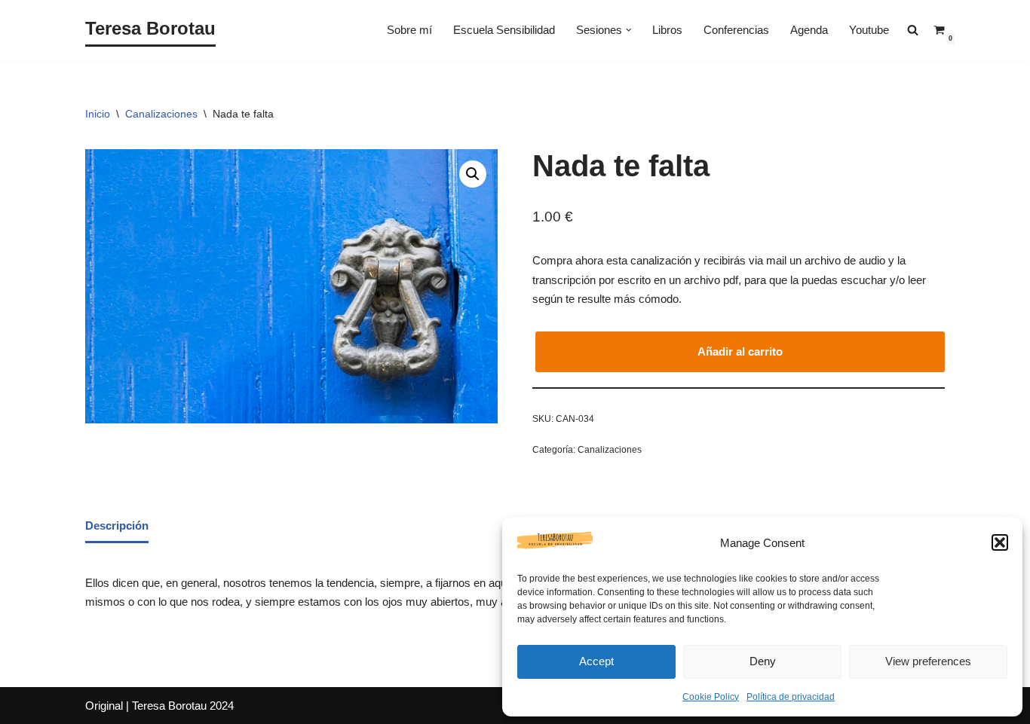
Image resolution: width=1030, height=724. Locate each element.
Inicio (97, 114)
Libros (667, 29)
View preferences (928, 661)
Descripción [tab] (117, 525)
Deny (763, 661)
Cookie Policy (710, 697)
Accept (596, 661)
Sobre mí (409, 29)
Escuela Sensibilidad (504, 29)
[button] (999, 542)
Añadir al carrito (740, 351)
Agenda (809, 29)
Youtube (869, 29)
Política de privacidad (790, 697)
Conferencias (736, 29)
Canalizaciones (161, 114)
